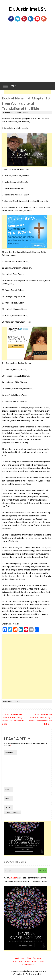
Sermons (37, 958)
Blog (29, 958)
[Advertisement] (27, 53)
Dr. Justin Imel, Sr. (27, 9)
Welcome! (20, 958)
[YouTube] (37, 21)
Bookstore (17, 961)
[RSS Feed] (44, 21)
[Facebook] (11, 21)
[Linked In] (31, 21)
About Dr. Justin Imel (34, 961)
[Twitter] (18, 21)
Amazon (13, 877)
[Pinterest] (24, 21)
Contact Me (28, 964)
